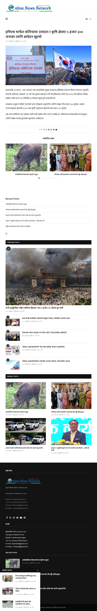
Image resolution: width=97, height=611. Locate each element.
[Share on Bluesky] (54, 129)
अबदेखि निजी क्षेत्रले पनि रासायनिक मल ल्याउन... (23, 603)
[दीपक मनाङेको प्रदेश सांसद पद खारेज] (7, 591)
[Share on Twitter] (46, 129)
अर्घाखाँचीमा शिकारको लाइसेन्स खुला (26, 174)
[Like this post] (41, 129)
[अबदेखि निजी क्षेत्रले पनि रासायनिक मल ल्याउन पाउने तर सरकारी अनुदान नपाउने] (7, 604)
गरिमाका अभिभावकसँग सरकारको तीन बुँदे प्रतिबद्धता (70, 174)
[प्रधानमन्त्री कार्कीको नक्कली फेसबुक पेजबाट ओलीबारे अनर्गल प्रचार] (13, 322)
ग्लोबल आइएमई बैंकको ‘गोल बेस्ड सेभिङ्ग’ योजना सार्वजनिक (43, 347)
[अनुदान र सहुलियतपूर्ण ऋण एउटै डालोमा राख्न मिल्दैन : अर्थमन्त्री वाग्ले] (71, 431)
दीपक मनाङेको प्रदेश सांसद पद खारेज (25, 590)
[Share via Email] (56, 129)
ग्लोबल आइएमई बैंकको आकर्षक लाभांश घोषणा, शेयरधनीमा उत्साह (46, 361)
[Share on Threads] (51, 129)
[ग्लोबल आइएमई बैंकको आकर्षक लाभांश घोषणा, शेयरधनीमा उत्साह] (13, 364)
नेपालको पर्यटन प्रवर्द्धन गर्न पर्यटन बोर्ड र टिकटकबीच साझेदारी (44, 332)
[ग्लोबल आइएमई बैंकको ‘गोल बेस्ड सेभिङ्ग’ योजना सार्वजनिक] (13, 350)
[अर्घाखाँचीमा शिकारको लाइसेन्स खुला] (26, 157)
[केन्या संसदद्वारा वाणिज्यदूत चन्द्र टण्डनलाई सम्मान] (7, 578)
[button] (9, 161)
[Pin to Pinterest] (48, 129)
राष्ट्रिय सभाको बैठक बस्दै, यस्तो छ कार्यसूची (18, 226)
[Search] (90, 19)
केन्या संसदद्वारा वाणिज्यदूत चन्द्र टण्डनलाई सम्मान (25, 577)
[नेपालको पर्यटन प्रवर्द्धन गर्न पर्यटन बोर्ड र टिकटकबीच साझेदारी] (13, 336)
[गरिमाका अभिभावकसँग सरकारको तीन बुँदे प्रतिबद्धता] (70, 157)
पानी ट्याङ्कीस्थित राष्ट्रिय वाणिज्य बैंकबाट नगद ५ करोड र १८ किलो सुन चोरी (34, 308)
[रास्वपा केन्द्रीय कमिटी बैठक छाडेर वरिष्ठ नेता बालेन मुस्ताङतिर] (26, 431)
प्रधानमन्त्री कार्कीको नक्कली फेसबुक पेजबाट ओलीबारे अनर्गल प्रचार (46, 318)
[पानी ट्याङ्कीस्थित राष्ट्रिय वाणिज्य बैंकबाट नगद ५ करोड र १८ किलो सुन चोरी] (48, 276)
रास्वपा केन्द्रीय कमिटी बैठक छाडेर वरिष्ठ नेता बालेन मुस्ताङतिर (23, 215)
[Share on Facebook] (43, 129)
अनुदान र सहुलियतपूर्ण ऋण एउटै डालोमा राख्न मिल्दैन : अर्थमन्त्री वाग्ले (25, 220)
